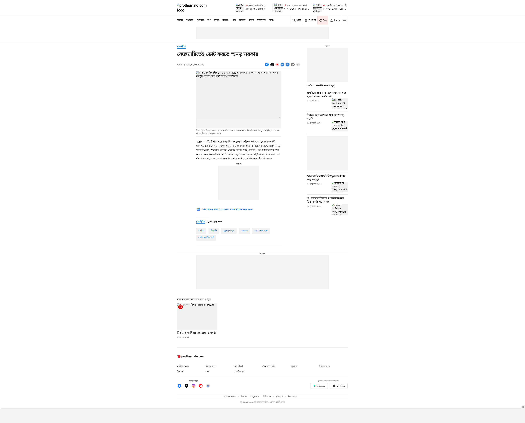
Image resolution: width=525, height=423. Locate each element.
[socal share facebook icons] (267, 66)
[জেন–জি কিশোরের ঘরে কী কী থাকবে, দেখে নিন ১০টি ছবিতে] (317, 8)
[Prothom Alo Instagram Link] (195, 386)
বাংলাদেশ (190, 20)
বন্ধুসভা (294, 366)
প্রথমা (208, 371)
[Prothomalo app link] (319, 386)
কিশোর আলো (211, 366)
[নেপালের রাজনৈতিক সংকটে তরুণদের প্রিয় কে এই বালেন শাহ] (340, 209)
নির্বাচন (201, 230)
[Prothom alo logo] (191, 357)
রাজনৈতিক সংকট (261, 230)
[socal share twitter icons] (272, 66)
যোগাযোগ (279, 396)
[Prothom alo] (195, 8)
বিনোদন (242, 20)
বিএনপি (214, 230)
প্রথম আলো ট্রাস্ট (268, 366)
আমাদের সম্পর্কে (230, 396)
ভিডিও (271, 20)
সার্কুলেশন (255, 396)
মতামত (225, 20)
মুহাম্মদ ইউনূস (228, 230)
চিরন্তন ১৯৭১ (324, 366)
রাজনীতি (200, 20)
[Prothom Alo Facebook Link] (180, 386)
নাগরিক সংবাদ (183, 366)
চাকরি (251, 20)
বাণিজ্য (216, 20)
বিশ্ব (209, 20)
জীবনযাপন (261, 20)
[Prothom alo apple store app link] (339, 386)
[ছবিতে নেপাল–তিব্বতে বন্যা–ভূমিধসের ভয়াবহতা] (240, 8)
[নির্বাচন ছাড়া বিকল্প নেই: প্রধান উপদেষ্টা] (197, 316)
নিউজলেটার (292, 396)
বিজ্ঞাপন (244, 396)
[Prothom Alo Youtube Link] (202, 386)
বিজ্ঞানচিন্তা (238, 366)
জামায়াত (244, 230)
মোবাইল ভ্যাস (239, 371)
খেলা (234, 20)
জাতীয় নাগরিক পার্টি (206, 237)
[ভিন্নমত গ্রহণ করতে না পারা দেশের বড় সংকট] (340, 126)
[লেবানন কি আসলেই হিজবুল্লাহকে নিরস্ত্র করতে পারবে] (340, 187)
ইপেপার (180, 371)
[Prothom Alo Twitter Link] (187, 386)
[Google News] (208, 386)
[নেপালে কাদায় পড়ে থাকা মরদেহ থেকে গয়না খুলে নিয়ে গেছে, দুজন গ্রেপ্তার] (278, 8)
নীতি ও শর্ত (267, 396)
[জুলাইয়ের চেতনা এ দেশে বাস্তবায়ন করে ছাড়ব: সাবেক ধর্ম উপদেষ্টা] (340, 103)
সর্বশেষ (180, 20)
